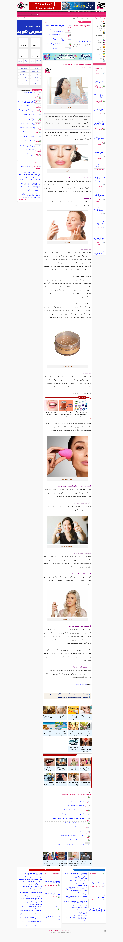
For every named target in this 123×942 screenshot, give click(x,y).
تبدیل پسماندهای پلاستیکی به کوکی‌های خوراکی (29, 177)
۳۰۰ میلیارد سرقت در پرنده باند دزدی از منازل (30, 172)
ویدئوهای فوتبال (24, 71)
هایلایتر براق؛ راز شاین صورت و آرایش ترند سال (99, 223)
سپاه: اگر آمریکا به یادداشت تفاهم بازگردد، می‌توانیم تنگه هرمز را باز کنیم (30, 194)
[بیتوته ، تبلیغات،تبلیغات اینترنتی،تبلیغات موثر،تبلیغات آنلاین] (45, 6)
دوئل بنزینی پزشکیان (82, 885)
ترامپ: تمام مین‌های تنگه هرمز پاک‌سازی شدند (77, 905)
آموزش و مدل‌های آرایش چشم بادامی (76, 805)
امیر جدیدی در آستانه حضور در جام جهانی (33, 877)
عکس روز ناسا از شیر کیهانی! (33, 190)
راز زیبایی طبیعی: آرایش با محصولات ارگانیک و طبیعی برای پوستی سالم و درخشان (99, 252)
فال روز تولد (26, 61)
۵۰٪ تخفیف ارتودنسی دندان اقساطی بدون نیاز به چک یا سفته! (73, 697)
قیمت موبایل (36, 77)
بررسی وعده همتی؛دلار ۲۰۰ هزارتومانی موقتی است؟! (98, 883)
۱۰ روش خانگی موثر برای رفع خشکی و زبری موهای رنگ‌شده (99, 209)
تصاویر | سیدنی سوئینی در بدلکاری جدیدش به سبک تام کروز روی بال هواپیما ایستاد (30, 183)
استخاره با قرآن (36, 56)
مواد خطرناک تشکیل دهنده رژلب (56, 34)
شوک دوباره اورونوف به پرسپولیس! (34, 884)
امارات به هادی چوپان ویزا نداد (33, 192)
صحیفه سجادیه (24, 83)
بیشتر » (45, 22)
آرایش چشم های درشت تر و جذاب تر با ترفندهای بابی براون (71, 844)
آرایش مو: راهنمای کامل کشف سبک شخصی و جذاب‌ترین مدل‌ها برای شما (99, 179)
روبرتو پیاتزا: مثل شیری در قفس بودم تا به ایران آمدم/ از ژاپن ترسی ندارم (31, 899)
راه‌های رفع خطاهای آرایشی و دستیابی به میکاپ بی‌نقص (99, 152)
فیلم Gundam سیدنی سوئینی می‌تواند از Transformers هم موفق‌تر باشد (33, 874)
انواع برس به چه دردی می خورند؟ (57, 48)
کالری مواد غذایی (23, 74)
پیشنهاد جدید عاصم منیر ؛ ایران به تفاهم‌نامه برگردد (76, 880)
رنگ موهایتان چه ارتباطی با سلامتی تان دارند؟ (74, 839)
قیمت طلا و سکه (35, 71)
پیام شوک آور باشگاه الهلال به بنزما (34, 902)
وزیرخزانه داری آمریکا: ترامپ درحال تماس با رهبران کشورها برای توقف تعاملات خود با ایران (97, 910)
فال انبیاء (23, 45)
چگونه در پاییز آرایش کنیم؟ (29, 136)
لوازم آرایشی (95, 17)
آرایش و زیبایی (102, 17)
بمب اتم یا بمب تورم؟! (82, 920)
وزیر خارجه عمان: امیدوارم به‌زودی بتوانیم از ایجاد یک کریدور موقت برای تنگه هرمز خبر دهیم (75, 902)
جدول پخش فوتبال (23, 77)
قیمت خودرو (36, 68)
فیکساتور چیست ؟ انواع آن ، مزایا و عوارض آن (76, 64)
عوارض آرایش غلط (30, 149)
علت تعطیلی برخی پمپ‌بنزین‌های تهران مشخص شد (97, 896)
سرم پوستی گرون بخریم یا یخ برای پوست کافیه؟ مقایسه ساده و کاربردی (99, 194)
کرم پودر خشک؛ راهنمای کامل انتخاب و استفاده (99, 138)
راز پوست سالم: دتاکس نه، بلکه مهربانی (99, 165)
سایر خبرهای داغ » (22, 199)
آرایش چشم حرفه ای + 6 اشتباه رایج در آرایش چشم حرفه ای (26, 101)
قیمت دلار (37, 74)
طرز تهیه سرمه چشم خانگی (28, 114)
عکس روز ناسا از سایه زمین (36, 904)
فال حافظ (35, 45)
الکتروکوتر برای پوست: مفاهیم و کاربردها (75, 796)
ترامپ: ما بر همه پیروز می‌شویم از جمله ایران (77, 909)
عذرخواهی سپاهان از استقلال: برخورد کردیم (32, 886)
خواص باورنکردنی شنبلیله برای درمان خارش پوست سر (72, 835)
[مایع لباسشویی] (67, 56)
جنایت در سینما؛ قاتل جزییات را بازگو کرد (30, 197)
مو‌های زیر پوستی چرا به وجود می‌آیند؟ (75, 801)
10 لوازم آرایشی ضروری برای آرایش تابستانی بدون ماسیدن (56, 30)
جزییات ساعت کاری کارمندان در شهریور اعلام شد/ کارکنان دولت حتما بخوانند (76, 874)
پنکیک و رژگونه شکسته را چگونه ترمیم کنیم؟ (74, 809)
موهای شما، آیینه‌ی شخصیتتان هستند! (99, 82)
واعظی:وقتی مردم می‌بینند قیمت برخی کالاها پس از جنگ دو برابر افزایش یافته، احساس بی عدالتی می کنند (75, 898)
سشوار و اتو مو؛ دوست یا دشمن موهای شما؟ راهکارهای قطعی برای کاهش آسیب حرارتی (99, 237)
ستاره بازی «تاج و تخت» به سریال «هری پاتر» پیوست (52, 882)
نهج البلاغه (25, 80)
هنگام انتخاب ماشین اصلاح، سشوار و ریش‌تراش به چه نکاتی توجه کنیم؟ (68, 818)
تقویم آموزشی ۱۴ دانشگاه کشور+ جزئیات (27, 167)
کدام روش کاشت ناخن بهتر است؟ (76, 831)
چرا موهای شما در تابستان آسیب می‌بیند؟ (99, 110)
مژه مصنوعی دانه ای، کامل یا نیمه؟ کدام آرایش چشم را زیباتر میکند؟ (55, 44)
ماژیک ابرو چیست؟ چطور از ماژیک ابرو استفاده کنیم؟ (27, 145)
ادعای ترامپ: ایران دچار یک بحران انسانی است (76, 883)
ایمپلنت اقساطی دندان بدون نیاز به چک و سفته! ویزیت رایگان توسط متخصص (69, 694)
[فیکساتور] (67, 90)
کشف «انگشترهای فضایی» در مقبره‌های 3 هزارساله (30, 879)
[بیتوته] (22, 9)
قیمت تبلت (36, 80)
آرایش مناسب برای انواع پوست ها (27, 140)
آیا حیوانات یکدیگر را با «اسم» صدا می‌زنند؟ (32, 881)
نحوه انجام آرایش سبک (29, 92)
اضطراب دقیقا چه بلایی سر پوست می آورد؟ (74, 822)
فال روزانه (23, 56)
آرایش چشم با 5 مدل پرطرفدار (77, 826)
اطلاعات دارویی (24, 68)
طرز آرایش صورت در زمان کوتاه (27, 131)
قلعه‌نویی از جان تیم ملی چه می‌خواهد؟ (33, 896)
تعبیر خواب (20, 61)
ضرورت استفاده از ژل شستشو (28, 105)
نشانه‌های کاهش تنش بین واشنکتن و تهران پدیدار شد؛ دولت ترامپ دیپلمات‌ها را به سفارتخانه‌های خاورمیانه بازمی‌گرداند (76, 917)
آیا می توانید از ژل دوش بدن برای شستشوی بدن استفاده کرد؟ (70, 814)
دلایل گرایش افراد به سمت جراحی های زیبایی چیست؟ (27, 97)
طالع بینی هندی (38, 61)
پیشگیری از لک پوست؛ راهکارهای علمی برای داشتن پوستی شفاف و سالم (99, 123)
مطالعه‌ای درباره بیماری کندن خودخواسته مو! (32, 925)
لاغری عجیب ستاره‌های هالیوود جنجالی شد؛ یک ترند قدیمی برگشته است (52, 918)
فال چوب (33, 61)
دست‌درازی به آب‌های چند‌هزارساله (79, 907)
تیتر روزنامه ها (36, 83)
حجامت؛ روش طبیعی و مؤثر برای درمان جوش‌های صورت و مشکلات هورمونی (99, 95)
